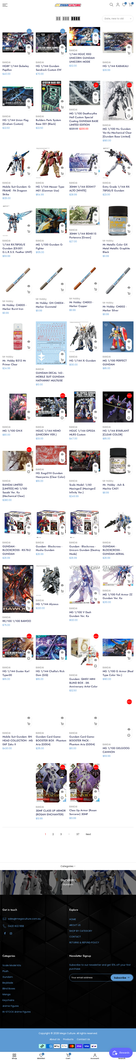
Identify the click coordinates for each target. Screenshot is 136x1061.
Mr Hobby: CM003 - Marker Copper (81, 304)
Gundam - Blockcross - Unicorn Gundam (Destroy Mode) (84, 550)
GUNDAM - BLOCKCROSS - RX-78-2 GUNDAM (16, 550)
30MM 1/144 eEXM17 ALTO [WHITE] (82, 188)
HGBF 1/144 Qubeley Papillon (15, 68)
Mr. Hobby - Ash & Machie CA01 (113, 486)
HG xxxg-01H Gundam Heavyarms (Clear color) (50, 475)
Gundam (7, 977)
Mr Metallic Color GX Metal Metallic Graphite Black (116, 248)
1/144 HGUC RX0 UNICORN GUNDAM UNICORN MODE (82, 58)
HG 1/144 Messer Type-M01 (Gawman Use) (50, 188)
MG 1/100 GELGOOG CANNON (116, 750)
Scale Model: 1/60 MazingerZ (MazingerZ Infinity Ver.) (82, 488)
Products (68, 1039)
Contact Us (83, 1039)
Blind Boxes (8, 988)
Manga (6, 994)
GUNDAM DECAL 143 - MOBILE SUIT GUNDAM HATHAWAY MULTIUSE (50, 376)
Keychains (8, 1000)
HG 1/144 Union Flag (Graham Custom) (15, 122)
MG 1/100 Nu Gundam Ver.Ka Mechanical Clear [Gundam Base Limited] (117, 132)
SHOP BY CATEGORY (80, 931)
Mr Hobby (108, 240)
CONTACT (75, 936)
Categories (67, 866)
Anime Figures (10, 1006)
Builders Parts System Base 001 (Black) (48, 122)
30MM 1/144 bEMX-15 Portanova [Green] (82, 235)
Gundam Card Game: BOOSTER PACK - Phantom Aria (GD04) (82, 740)
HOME (72, 919)
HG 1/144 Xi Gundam (82, 361)
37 (77, 834)
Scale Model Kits (11, 965)
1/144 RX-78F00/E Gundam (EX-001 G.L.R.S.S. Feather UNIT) (17, 248)
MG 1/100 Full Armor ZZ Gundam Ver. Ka (117, 596)
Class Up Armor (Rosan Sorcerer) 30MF (83, 812)
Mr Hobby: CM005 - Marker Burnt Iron (14, 307)
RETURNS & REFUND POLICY (84, 942)
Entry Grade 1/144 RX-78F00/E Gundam (116, 188)
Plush (5, 971)
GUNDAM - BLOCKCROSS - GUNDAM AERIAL (113, 550)
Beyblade (7, 982)
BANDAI (6, 62)
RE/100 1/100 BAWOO (16, 621)
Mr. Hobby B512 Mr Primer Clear (14, 362)
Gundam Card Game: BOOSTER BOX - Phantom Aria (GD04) (51, 740)
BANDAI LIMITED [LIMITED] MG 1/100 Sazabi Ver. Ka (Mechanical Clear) (14, 490)
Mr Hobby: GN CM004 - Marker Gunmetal (50, 305)
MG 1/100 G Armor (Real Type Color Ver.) (118, 673)
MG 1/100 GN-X (12, 431)
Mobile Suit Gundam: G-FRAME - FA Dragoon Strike (16, 190)
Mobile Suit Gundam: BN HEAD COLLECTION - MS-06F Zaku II (17, 740)
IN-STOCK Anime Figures (16, 1011)
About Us (55, 1039)
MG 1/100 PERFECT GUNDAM (115, 362)
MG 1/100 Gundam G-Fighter (49, 246)
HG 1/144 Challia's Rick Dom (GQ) (50, 673)
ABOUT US (75, 925)
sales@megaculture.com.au (24, 918)
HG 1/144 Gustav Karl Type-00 (15, 673)
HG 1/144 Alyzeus (47, 604)
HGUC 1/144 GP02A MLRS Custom (82, 432)
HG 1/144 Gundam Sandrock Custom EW (48, 68)
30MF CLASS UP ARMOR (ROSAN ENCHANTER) (51, 812)
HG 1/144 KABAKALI (115, 66)
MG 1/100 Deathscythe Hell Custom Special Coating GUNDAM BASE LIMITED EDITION (83, 119)
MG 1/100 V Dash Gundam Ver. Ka (80, 614)
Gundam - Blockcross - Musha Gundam (49, 548)
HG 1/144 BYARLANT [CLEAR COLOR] (116, 432)
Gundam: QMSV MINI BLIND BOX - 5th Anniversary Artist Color (83, 683)
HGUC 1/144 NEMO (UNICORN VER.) (48, 432)
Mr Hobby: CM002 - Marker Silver (114, 308)
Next (88, 834)
